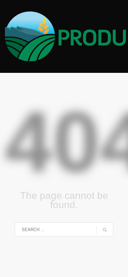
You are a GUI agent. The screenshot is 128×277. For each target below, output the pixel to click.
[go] (104, 230)
